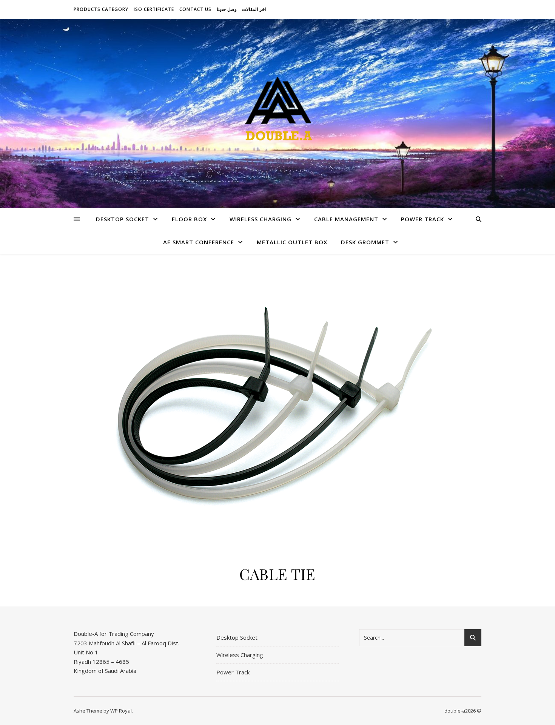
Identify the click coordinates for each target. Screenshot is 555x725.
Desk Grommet (365, 242)
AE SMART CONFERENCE (198, 242)
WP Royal (121, 710)
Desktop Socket (122, 219)
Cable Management (346, 219)
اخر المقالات (254, 9)
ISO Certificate (154, 9)
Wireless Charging (260, 219)
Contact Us (195, 9)
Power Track (422, 219)
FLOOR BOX (189, 219)
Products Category (101, 9)
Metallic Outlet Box (292, 242)
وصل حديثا (227, 9)
